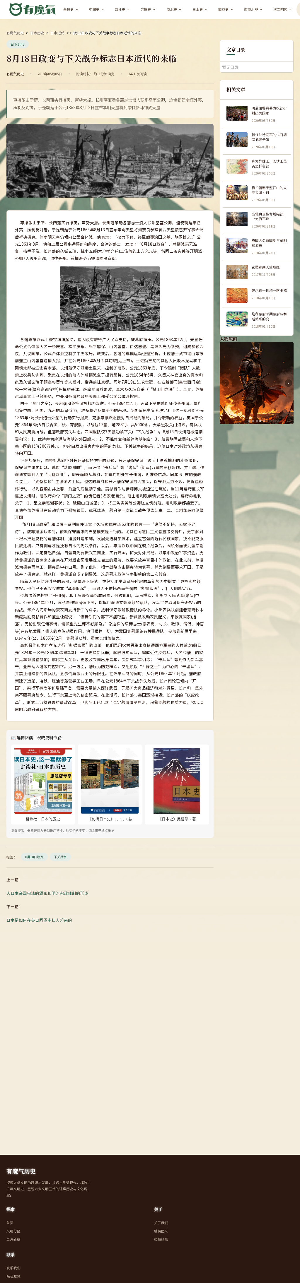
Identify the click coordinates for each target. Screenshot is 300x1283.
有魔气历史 (15, 32)
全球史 (68, 9)
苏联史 (146, 9)
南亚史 (223, 9)
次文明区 (280, 9)
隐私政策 (13, 1276)
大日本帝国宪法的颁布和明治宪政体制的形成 (47, 893)
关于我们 (161, 1222)
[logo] (32, 9)
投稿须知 (161, 1238)
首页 (9, 1222)
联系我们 (13, 1267)
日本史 (197, 9)
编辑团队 (161, 1230)
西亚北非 (251, 9)
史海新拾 (13, 1238)
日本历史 (37, 32)
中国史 (94, 9)
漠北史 (172, 9)
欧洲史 (120, 9)
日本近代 (57, 32)
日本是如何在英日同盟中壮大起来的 (39, 920)
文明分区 (13, 1230)
